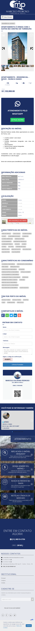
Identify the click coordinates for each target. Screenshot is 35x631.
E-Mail (4, 334)
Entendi (29, 625)
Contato (3, 583)
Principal (3, 578)
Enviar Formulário (18, 364)
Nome (4, 327)
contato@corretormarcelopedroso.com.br (13, 557)
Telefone (5, 340)
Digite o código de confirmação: (12, 356)
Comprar (3, 580)
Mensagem (6, 347)
